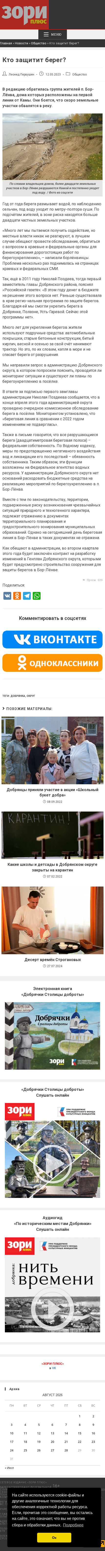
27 (52, 1450)
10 (11, 1433)
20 (52, 1442)
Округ (31, 696)
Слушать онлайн (52, 1223)
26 (39, 1450)
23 (93, 1442)
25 (25, 1450)
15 (79, 1433)
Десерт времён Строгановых (52, 959)
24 (11, 1450)
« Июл (9, 1468)
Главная (6, 43)
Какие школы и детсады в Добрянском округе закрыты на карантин (52, 867)
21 (66, 1442)
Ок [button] (54, 1538)
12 (39, 1433)
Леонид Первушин (21, 74)
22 (79, 1442)
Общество (38, 43)
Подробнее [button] (73, 1525)
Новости (21, 43)
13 (52, 1433)
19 (39, 1442)
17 (11, 1442)
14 (66, 1433)
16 (93, 1433)
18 (25, 1442)
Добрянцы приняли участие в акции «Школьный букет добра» (52, 792)
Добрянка (17, 696)
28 (66, 1450)
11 (25, 1433)
